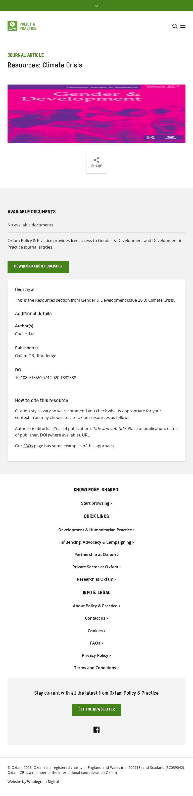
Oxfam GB (24, 356)
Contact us (95, 618)
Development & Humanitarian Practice (95, 530)
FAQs (28, 446)
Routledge (46, 356)
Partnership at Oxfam (95, 554)
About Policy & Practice (95, 606)
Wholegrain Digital (43, 781)
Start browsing (95, 503)
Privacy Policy (95, 655)
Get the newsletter (96, 710)
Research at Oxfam (95, 579)
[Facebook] (96, 729)
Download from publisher (38, 267)
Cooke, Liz (24, 334)
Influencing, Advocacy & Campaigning (95, 542)
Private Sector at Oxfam (95, 567)
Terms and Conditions (95, 667)
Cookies (95, 630)
